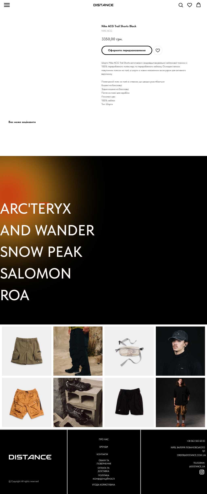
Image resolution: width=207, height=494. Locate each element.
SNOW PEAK (41, 251)
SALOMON (35, 273)
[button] (180, 4)
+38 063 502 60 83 (196, 441)
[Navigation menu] (7, 5)
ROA (14, 295)
